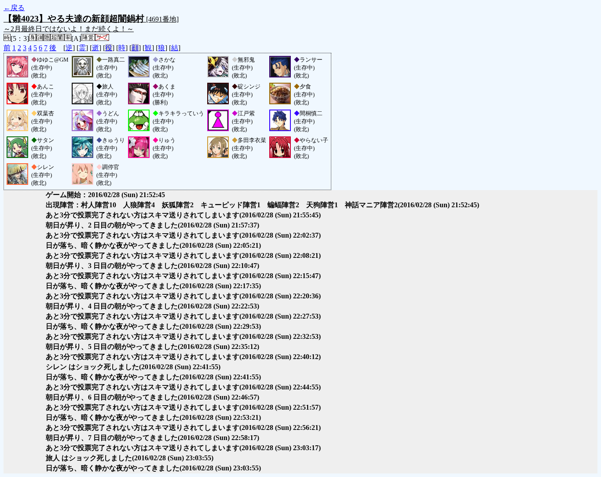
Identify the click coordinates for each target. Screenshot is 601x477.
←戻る (14, 7)
